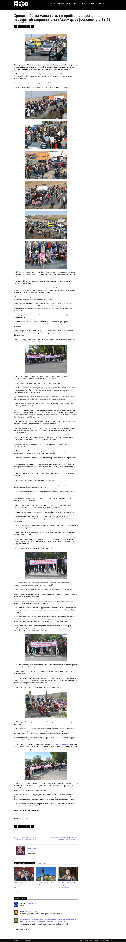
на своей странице (60, 744)
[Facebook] (15, 26)
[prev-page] (15, 891)
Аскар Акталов (19, 22)
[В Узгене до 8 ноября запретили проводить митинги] (46, 874)
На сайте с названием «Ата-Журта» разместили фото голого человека (25, 838)
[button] (110, 4)
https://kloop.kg (30, 850)
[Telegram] (28, 26)
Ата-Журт (21, 818)
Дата (76, 3)
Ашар (99, 3)
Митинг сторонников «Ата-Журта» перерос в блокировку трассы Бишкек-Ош (64, 838)
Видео (68, 3)
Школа (82, 3)
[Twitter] (20, 26)
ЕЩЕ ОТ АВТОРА (41, 863)
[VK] (24, 26)
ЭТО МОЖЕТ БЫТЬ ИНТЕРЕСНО (24, 863)
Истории (60, 3)
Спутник (91, 3)
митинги (28, 818)
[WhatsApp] (32, 26)
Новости (51, 3)
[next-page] (18, 891)
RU (104, 3)
